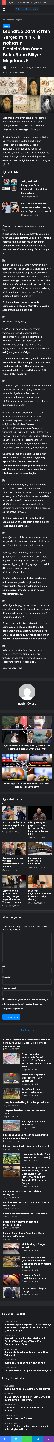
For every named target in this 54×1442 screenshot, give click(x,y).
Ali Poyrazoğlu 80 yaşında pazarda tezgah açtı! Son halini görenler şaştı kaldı (39, 828)
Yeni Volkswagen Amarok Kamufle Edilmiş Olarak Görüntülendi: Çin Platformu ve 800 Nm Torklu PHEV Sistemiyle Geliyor (36, 1175)
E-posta (6, 977)
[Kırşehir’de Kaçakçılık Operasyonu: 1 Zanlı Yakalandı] (11, 1078)
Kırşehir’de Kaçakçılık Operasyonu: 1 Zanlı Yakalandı (33, 1077)
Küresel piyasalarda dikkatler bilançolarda (26, 1146)
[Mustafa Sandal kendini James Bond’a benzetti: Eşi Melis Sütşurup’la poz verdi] (10, 207)
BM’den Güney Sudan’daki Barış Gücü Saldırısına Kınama (23, 1234)
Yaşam (19, 20)
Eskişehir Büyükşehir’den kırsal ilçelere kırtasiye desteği (39, 895)
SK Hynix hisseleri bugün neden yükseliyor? (26, 1102)
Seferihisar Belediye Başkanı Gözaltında (25, 1213)
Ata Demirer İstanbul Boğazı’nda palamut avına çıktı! (13, 825)
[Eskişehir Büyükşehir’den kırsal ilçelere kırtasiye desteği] (40, 881)
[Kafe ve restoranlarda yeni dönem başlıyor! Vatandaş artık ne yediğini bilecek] (11, 1261)
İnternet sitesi (9, 988)
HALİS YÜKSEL (13, 68)
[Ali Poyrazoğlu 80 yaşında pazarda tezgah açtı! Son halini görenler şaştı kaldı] (40, 813)
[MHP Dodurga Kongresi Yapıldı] (11, 1248)
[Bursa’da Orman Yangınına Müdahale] (11, 1093)
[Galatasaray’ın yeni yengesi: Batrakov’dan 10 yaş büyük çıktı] (14, 848)
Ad (4, 966)
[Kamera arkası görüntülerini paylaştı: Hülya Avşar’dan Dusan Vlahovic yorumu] (14, 881)
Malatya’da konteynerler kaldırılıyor (35, 861)
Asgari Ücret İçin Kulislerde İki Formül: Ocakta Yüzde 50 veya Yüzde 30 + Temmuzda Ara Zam (36, 1060)
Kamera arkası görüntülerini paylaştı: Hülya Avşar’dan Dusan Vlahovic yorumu (11, 896)
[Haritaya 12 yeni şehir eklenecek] (11, 1125)
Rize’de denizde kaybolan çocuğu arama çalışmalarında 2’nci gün (25, 1136)
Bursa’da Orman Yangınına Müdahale (33, 1091)
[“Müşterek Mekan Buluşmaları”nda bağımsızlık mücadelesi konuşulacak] (10, 185)
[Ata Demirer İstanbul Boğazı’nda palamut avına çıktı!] (14, 813)
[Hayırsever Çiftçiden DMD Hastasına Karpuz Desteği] (11, 1158)
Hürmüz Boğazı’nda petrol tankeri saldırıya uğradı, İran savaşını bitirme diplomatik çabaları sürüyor (26, 1042)
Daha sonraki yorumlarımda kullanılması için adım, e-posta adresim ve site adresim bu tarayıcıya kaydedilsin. (25, 1004)
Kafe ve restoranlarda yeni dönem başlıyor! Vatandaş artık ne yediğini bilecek (36, 1262)
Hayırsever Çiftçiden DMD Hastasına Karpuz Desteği (36, 1156)
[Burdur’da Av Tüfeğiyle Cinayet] (11, 1292)
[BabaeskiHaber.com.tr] (27, 9)
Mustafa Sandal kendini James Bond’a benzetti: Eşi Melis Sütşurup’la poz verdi (36, 207)
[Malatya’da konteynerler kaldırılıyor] (40, 848)
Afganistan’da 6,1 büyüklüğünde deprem (34, 1277)
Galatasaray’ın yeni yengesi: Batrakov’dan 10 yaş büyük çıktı (13, 862)
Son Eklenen (27, 1030)
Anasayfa (9, 20)
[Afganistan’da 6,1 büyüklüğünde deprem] (11, 1279)
